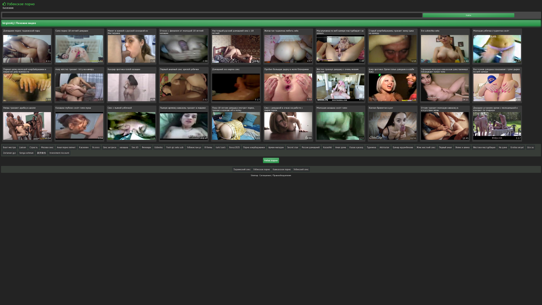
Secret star (292, 147)
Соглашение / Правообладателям (275, 175)
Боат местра (9, 147)
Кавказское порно (282, 169)
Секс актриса (109, 147)
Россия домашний (311, 147)
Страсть (34, 147)
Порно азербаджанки (254, 147)
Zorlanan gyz (9, 153)
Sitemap (254, 175)
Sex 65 (135, 147)
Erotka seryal (517, 147)
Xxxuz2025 (234, 147)
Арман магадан (276, 147)
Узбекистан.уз (194, 147)
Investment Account (59, 153)
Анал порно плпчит (66, 147)
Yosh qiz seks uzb (174, 147)
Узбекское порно (261, 169)
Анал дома (340, 147)
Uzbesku (159, 147)
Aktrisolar (384, 147)
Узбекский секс (301, 169)
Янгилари (146, 147)
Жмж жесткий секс (426, 147)
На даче (503, 147)
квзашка (124, 147)
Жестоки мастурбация (484, 147)
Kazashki (327, 147)
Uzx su (530, 147)
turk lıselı (221, 147)
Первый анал (445, 147)
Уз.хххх (96, 147)
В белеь (208, 147)
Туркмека (371, 147)
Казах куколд (356, 147)
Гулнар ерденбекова (403, 147)
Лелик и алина (462, 147)
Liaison (22, 147)
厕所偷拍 (41, 153)
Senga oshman (26, 153)
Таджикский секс (242, 169)
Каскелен (83, 147)
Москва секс (47, 147)
